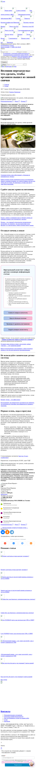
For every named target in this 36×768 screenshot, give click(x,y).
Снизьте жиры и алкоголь (18, 313)
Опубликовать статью (7, 45)
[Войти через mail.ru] (22, 543)
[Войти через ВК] (13, 543)
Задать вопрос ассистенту (18, 330)
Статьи (6, 86)
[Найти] (25, 64)
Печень (24, 101)
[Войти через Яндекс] (5, 543)
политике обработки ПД (23, 57)
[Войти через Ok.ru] (31, 543)
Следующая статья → (21, 527)
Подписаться (18, 765)
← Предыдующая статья (8, 527)
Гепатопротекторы (7, 101)
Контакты (5, 711)
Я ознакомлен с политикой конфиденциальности (16, 53)
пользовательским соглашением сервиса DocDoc (16, 55)
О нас (6, 719)
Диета (17, 101)
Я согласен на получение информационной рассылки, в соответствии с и (17, 761)
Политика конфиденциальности (13, 716)
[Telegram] (12, 532)
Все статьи (4, 679)
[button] (32, 764)
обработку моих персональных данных (22, 56)
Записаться (4, 494)
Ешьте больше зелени (18, 318)
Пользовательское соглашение (13, 715)
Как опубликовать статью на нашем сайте (16, 718)
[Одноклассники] (7, 532)
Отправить (4, 62)
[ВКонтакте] (3, 532)
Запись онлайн (5, 47)
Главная (6, 84)
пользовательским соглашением (21, 762)
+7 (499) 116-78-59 (15, 47)
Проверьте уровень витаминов (18, 324)
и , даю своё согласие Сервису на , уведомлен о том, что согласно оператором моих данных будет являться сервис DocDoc (17, 56)
